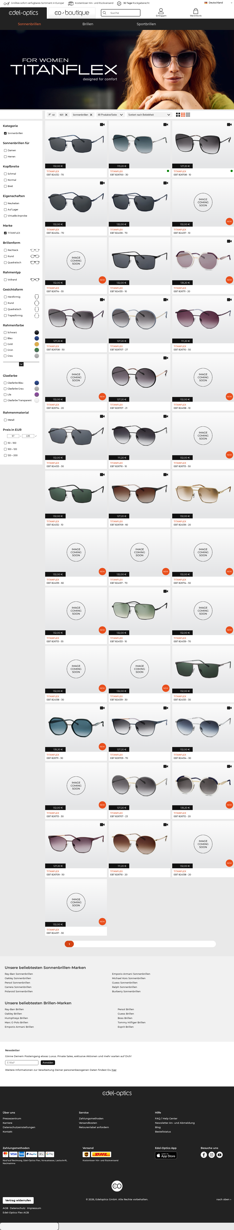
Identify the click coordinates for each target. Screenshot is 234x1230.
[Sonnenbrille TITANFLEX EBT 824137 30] (76, 901)
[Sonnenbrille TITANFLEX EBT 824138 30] (76, 668)
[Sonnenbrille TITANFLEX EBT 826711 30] (76, 726)
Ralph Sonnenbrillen (124, 986)
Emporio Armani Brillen (19, 1026)
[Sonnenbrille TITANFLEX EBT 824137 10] (203, 201)
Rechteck (13, 250)
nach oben (223, 1199)
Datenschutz (17, 1208)
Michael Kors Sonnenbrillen (129, 978)
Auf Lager (13, 209)
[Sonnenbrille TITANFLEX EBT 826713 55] (76, 609)
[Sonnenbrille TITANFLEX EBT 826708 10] (203, 142)
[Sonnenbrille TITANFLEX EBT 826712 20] (203, 784)
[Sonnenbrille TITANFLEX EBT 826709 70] (140, 726)
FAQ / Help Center (166, 1118)
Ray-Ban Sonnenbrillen (19, 973)
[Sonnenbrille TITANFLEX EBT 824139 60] (76, 551)
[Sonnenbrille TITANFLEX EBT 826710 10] (140, 434)
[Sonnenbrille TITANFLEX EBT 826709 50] (76, 842)
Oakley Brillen (13, 1013)
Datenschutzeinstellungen (19, 1127)
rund (11, 303)
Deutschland (216, 2)
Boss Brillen (125, 1018)
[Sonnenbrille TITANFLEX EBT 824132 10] (76, 492)
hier (114, 1069)
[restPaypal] (31, 1154)
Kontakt (7, 1131)
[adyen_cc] (5, 1154)
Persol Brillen (126, 1009)
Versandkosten (88, 1122)
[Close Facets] (21, 115)
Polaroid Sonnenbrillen (19, 991)
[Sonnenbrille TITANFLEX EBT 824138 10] (203, 376)
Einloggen (161, 15)
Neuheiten (13, 203)
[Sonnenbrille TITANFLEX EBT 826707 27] (140, 317)
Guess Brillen (126, 1013)
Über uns (9, 1112)
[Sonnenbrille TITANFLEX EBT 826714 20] (76, 376)
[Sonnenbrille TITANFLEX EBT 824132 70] (76, 142)
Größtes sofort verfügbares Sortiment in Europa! (37, 3)
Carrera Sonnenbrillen (18, 986)
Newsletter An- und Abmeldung (175, 1122)
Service (84, 1112)
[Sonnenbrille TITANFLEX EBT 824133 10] (140, 609)
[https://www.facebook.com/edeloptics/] (204, 1155)
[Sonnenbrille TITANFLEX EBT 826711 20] (203, 259)
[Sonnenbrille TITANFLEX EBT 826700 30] (140, 142)
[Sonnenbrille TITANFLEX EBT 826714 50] (203, 551)
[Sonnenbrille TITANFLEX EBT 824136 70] (140, 201)
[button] (23, 13)
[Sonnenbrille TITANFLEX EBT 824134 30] (203, 726)
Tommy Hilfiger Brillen (132, 1022)
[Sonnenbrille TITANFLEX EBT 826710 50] (203, 317)
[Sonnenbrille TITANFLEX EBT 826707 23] (140, 784)
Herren (11, 156)
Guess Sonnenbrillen (124, 982)
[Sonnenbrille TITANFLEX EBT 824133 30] (76, 434)
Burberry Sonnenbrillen (126, 991)
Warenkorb (196, 15)
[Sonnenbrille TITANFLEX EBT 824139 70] (203, 609)
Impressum (34, 1208)
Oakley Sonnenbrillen (18, 978)
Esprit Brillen (126, 1026)
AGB (5, 1208)
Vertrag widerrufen (18, 1200)
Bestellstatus (163, 1131)
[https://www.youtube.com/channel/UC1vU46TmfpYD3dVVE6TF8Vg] (219, 1155)
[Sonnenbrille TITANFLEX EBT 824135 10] (140, 259)
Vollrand (12, 279)
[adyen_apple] (41, 1154)
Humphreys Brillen (16, 1018)
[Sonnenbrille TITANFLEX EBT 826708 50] (76, 317)
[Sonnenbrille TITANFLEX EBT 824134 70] (76, 201)
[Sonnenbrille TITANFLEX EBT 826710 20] (140, 842)
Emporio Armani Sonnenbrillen (131, 973)
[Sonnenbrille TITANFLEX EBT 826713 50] (203, 434)
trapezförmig (15, 315)
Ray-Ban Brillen (14, 1009)
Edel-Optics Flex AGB (16, 1212)
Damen (12, 150)
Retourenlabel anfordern (94, 1127)
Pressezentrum (12, 1118)
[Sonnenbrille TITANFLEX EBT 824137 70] (140, 551)
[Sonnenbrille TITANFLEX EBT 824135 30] (203, 668)
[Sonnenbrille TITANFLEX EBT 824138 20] (203, 842)
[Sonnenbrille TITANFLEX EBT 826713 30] (76, 784)
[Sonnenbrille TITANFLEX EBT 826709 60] (140, 492)
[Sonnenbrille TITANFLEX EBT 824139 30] (140, 668)
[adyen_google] (50, 1154)
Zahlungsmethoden (91, 1118)
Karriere (7, 1122)
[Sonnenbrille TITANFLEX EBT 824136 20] (203, 492)
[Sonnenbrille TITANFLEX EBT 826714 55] (76, 259)
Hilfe (158, 1112)
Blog (158, 1127)
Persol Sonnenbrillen (17, 982)
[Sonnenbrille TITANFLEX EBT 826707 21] (140, 376)
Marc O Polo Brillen (16, 1022)
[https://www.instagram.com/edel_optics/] (212, 1155)
